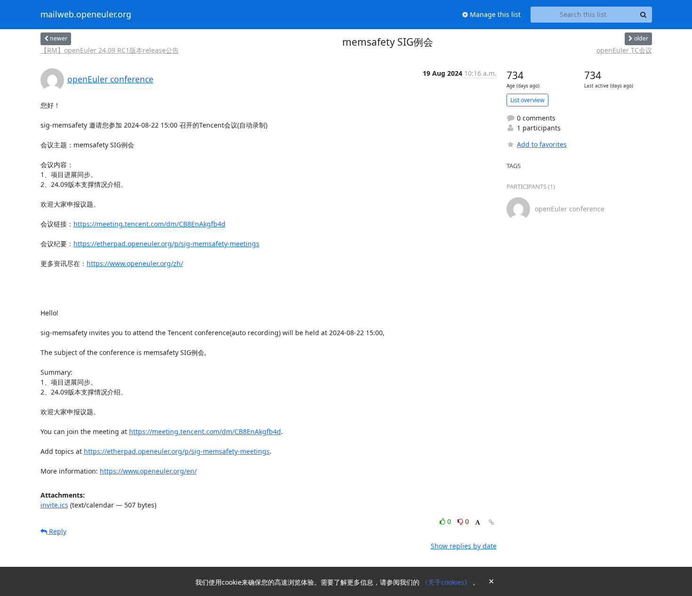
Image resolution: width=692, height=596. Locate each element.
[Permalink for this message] (491, 522)
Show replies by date (464, 545)
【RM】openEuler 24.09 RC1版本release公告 (109, 50)
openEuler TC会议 (624, 50)
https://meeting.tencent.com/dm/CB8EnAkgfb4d (149, 223)
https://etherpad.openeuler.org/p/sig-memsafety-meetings (166, 243)
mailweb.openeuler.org (85, 14)
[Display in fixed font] (477, 522)
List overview (527, 100)
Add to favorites (542, 144)
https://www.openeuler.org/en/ (148, 471)
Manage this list (494, 14)
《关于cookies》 (447, 582)
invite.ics (54, 504)
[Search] (643, 15)
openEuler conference (110, 79)
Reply (56, 531)
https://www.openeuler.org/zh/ (135, 263)
